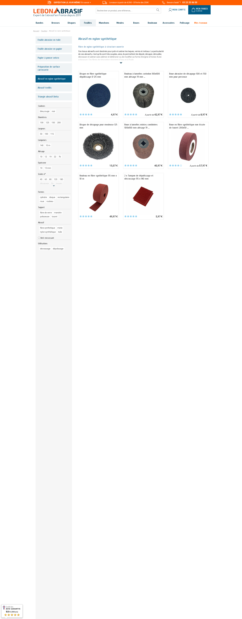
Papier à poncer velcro (48, 57)
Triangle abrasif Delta (48, 96)
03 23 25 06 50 (189, 2)
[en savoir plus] (54, 185)
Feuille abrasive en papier (50, 48)
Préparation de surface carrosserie (49, 68)
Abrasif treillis (45, 87)
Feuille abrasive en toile (49, 39)
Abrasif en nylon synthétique (52, 78)
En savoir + (86, 2)
